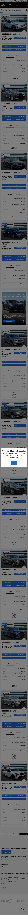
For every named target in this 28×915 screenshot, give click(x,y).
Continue (14, 463)
